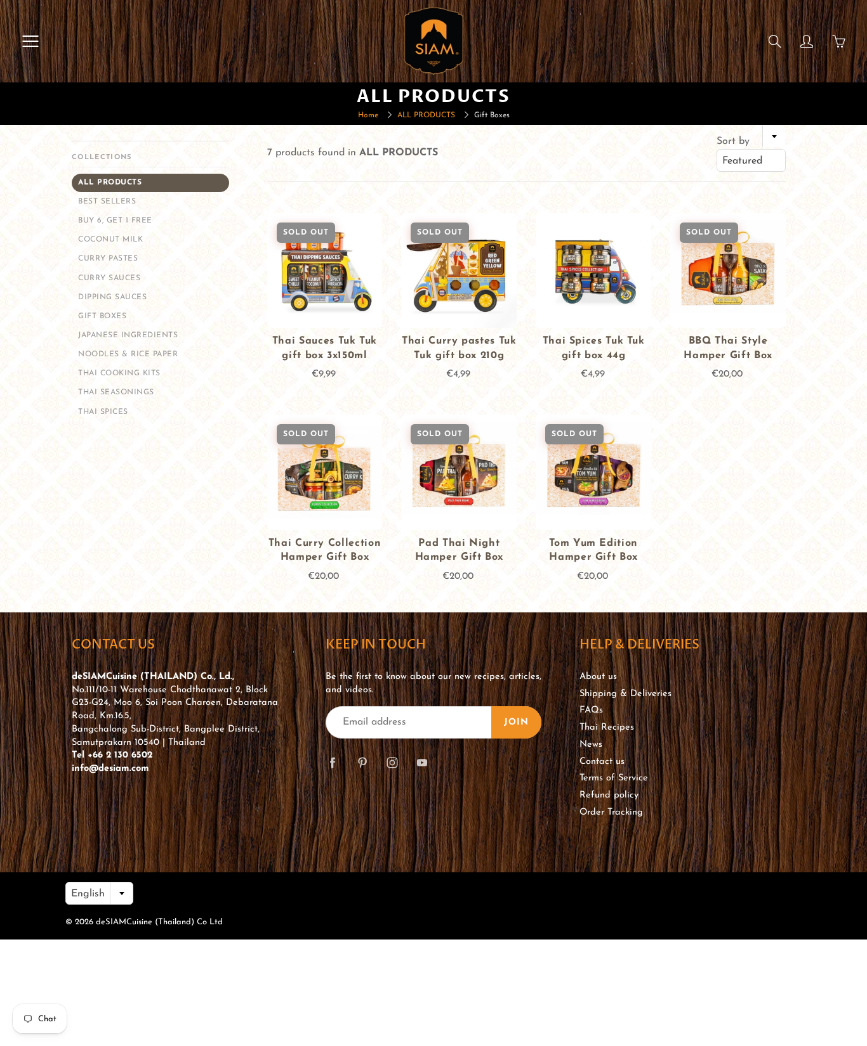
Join (516, 722)
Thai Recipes (606, 727)
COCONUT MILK (110, 239)
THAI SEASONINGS (116, 392)
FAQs (591, 710)
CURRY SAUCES (109, 278)
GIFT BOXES (102, 316)
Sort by (733, 141)
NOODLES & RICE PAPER (128, 354)
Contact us (602, 761)
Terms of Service (613, 778)
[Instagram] (392, 762)
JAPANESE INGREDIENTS (128, 335)
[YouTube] (422, 762)
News (590, 744)
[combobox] (751, 160)
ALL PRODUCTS (426, 115)
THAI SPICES (103, 412)
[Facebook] (332, 762)
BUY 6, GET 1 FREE (115, 220)
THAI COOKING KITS (119, 373)
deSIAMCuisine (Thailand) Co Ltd (159, 922)
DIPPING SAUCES (112, 297)
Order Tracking (611, 812)
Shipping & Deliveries (625, 694)
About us (598, 676)
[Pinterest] (362, 762)
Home (368, 115)
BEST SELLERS (107, 201)
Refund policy (609, 795)
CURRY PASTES (108, 258)
